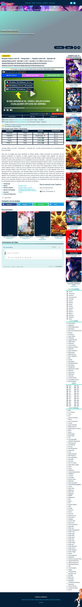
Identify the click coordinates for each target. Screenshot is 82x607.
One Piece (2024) (73, 142)
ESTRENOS (45, 3)
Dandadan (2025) (59, 237)
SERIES (33, 3)
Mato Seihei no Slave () (10, 237)
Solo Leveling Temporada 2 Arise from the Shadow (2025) (74, 284)
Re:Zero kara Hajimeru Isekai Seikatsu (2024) (73, 84)
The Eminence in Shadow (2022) (42, 237)
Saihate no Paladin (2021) (26, 237)
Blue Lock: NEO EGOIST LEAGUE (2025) (74, 226)
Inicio (4, 9)
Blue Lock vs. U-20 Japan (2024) (74, 113)
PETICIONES (52, 3)
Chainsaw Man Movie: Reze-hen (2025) (73, 255)
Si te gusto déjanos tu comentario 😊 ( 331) (40, 113)
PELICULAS (39, 3)
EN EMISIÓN (28, 3)
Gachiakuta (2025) (74, 198)
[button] (71, 3)
